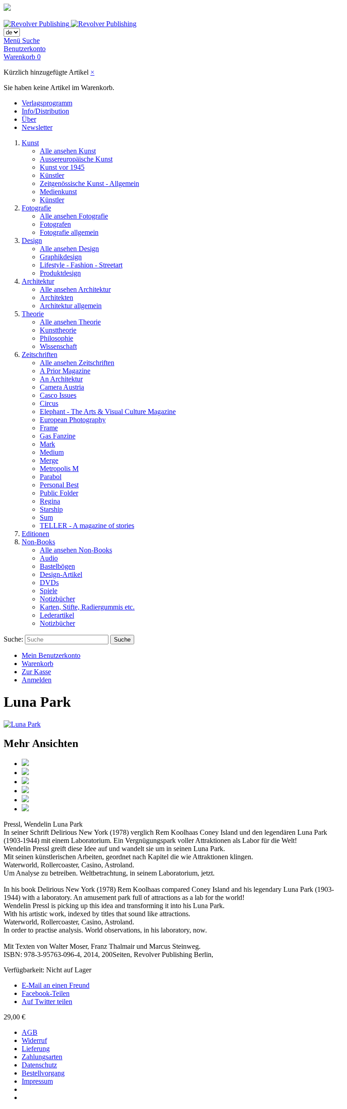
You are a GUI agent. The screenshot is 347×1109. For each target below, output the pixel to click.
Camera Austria (62, 387)
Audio (49, 558)
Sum (46, 517)
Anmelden (37, 680)
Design (32, 240)
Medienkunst (58, 191)
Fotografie (36, 208)
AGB (30, 1032)
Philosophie (56, 338)
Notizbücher (57, 599)
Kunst (30, 143)
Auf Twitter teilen (47, 1001)
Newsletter (37, 127)
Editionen (35, 534)
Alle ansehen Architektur (75, 289)
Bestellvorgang (43, 1073)
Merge (49, 460)
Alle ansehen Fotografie (74, 216)
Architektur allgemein (71, 305)
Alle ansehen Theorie (70, 322)
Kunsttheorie (58, 330)
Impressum (37, 1081)
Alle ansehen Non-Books (76, 550)
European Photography (73, 420)
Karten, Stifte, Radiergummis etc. (87, 607)
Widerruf (34, 1040)
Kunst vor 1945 (62, 167)
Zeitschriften (39, 354)
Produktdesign (60, 273)
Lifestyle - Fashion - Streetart (81, 265)
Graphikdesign (61, 257)
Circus (49, 403)
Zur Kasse (36, 672)
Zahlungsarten (42, 1057)
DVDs (49, 582)
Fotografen (55, 224)
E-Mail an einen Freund (55, 985)
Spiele (48, 591)
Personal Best (59, 485)
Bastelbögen (57, 566)
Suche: (13, 639)
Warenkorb (37, 663)
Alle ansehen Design (69, 248)
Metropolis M (59, 468)
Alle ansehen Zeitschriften (77, 362)
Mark (47, 444)
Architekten (56, 297)
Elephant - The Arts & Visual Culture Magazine (108, 411)
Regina (50, 501)
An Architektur (61, 379)
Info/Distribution (45, 111)
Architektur (38, 281)
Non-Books (38, 542)
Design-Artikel (61, 574)
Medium (52, 452)
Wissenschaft (58, 346)
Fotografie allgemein (69, 232)
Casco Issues (58, 395)
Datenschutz (39, 1065)
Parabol (50, 477)
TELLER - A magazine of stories (87, 525)
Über (29, 119)
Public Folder (59, 493)
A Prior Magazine (65, 371)
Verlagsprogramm (47, 103)
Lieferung (36, 1048)
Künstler (52, 175)
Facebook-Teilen (46, 993)
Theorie (33, 314)
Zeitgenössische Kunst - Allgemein (89, 183)
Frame (49, 428)
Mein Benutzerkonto (51, 655)
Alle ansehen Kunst (68, 151)
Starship (51, 509)
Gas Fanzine (57, 436)
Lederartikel (57, 615)
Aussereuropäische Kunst (76, 159)
